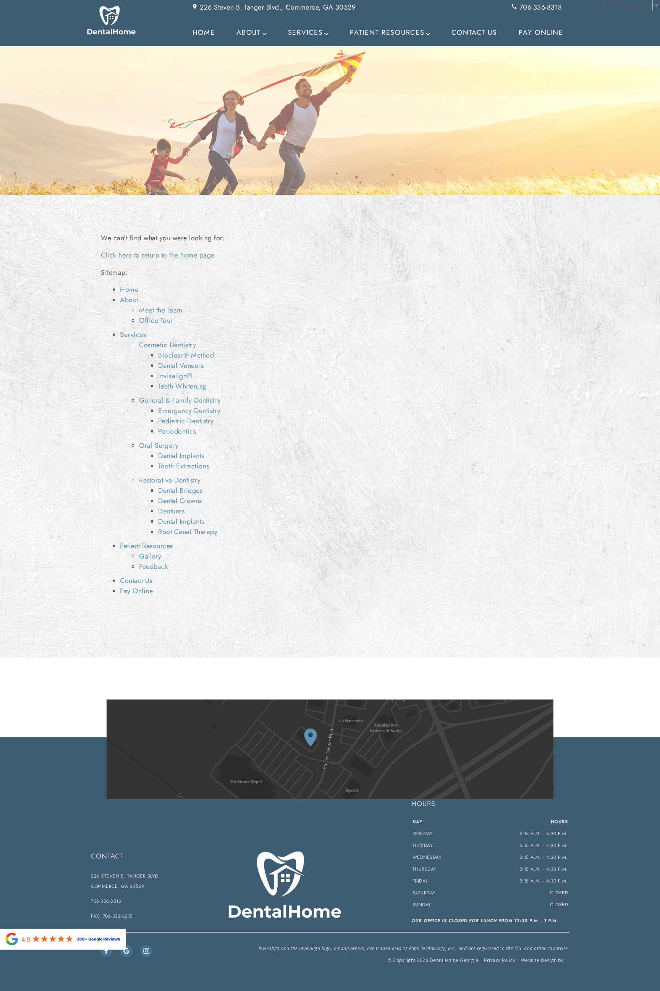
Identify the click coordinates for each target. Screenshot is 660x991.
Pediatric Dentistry (186, 421)
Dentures (171, 511)
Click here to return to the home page (158, 255)
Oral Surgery (158, 445)
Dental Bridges (180, 491)
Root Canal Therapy (187, 532)
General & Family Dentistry (179, 400)
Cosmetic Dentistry (167, 345)
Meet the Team (161, 310)
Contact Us (474, 32)
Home (203, 32)
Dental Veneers (181, 366)
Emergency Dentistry (189, 411)
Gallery (150, 556)
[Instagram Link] (146, 951)
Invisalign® (175, 376)
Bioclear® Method (186, 355)
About (248, 32)
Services (305, 32)
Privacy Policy (499, 960)
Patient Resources (387, 32)
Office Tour (156, 320)
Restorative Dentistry (170, 480)
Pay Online (541, 32)
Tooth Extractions (183, 466)
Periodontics (177, 431)
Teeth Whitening (182, 386)
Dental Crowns (180, 501)
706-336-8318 (539, 7)
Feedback (153, 567)
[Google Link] (126, 951)
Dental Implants (181, 456)
